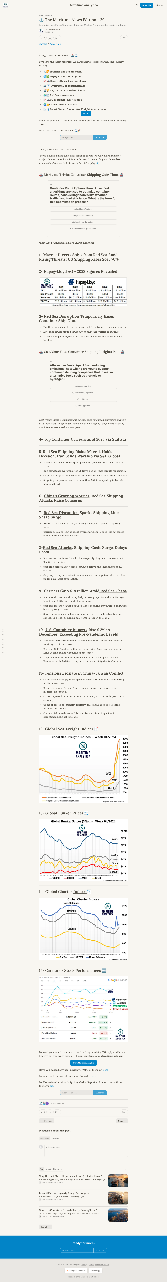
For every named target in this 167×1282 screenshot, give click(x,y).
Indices (80, 891)
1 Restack (60, 1103)
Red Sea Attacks (57, 547)
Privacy (84, 1264)
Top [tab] (41, 1169)
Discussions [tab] (57, 1169)
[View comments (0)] (50, 37)
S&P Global (110, 456)
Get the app (95, 1271)
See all (44, 1227)
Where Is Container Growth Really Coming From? (68, 1210)
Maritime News (46, 15)
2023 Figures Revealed (97, 271)
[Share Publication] (136, 5)
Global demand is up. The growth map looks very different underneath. (69, 1213)
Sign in (159, 5)
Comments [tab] (44, 1138)
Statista (119, 439)
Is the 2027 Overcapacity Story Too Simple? (64, 1193)
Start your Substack (77, 1271)
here (105, 1069)
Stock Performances (82, 970)
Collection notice (102, 1264)
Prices (78, 813)
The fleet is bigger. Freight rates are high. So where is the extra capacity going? (72, 1179)
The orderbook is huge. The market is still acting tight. (61, 1196)
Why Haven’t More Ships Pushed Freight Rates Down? (70, 1176)
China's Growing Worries (66, 495)
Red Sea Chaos (113, 590)
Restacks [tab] (55, 1138)
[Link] (36, 175)
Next (120, 1121)
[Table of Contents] (2, 641)
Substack (71, 1277)
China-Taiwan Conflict (103, 673)
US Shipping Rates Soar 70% (93, 259)
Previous (48, 1121)
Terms (91, 1264)
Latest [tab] (48, 1169)
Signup (43, 43)
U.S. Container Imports (66, 629)
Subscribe (146, 5)
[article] (83, 1180)
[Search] (131, 5)
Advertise (55, 43)
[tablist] (49, 1138)
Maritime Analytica (52, 29)
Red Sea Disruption (61, 316)
